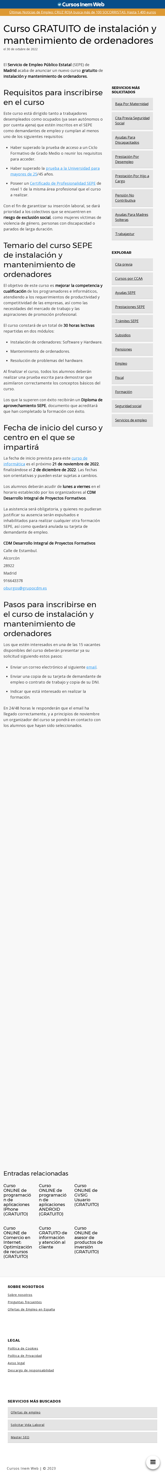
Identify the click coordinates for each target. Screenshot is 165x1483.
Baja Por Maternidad (131, 103)
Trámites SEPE (127, 321)
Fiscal (119, 377)
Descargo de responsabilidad (31, 1370)
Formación (123, 391)
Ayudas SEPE (125, 292)
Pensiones (123, 349)
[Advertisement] (53, 947)
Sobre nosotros (20, 1295)
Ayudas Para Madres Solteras (131, 217)
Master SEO (20, 1437)
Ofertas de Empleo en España (31, 1309)
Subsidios (123, 335)
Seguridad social (128, 406)
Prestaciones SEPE (130, 306)
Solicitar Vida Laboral (27, 1425)
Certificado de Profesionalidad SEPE (63, 183)
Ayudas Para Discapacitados (127, 140)
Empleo (121, 363)
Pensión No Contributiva (125, 198)
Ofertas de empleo (26, 1412)
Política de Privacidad (25, 1356)
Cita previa (123, 264)
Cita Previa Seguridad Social (132, 121)
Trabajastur (124, 234)
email (91, 667)
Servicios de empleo (131, 420)
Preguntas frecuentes (25, 1302)
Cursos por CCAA (129, 278)
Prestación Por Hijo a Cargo (132, 178)
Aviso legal (16, 1363)
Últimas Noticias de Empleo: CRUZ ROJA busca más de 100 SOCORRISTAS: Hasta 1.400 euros (82, 12)
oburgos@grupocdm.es (25, 588)
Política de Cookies (23, 1348)
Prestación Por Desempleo (127, 159)
